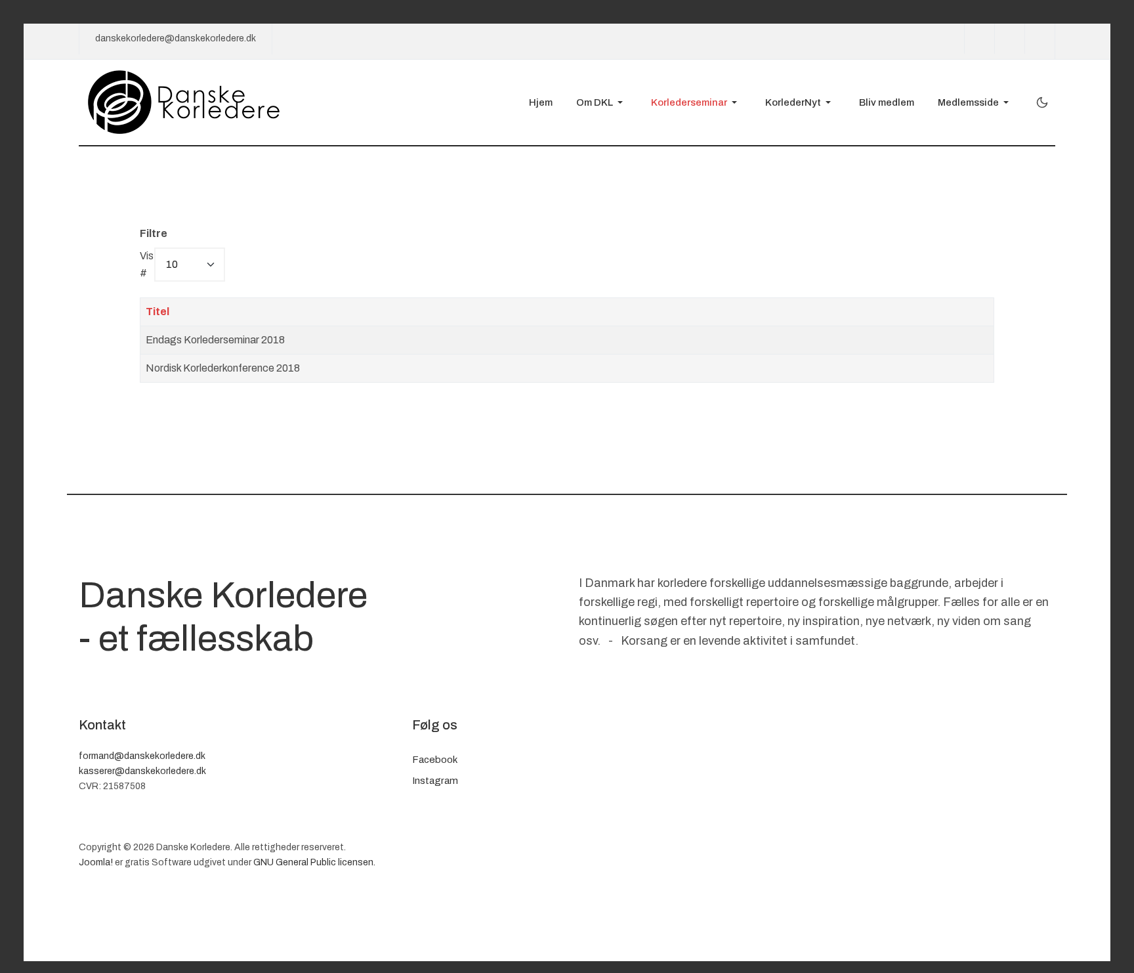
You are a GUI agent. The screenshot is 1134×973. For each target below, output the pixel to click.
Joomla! (96, 862)
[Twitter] (1009, 39)
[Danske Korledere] (184, 101)
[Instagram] (1039, 39)
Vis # (147, 264)
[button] (601, 102)
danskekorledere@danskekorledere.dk (175, 38)
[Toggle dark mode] (1042, 102)
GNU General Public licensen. (314, 862)
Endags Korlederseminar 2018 (215, 339)
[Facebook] (979, 39)
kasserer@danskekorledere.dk (142, 771)
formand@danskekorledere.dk (142, 756)
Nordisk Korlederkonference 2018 (223, 368)
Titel (157, 311)
